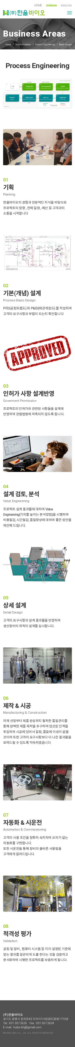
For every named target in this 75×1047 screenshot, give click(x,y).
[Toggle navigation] (69, 12)
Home (8, 44)
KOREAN (51, 5)
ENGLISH (66, 5)
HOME (38, 5)
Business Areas (23, 44)
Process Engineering (45, 44)
